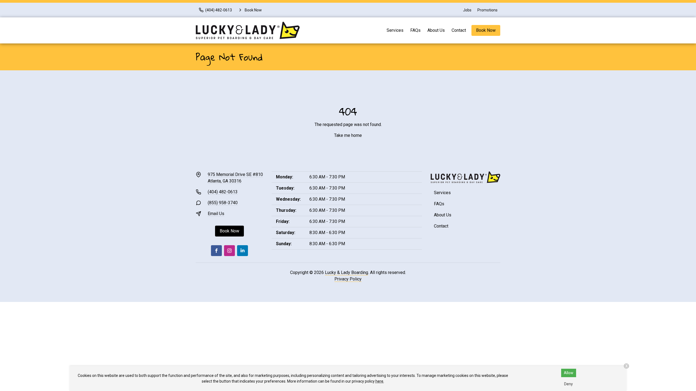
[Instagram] (229, 250)
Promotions (487, 10)
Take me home (348, 135)
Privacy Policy (348, 279)
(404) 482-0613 (223, 191)
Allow (568, 373)
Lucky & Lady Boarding (346, 272)
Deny (568, 384)
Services (395, 30)
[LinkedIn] (242, 250)
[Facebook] (216, 250)
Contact (459, 30)
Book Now (486, 30)
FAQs (415, 30)
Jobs (467, 10)
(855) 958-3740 (223, 202)
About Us (436, 30)
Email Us (216, 213)
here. (379, 381)
